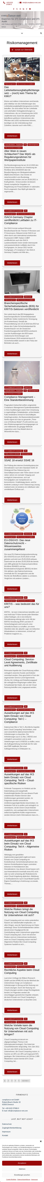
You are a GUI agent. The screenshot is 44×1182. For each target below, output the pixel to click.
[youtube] (30, 9)
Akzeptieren (22, 1163)
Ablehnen (22, 1169)
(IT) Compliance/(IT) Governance (14, 210)
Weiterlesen (12, 136)
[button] (41, 1141)
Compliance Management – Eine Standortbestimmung (19, 398)
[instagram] (20, 9)
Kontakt (5, 1135)
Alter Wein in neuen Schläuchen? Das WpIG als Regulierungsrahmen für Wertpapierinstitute (19, 155)
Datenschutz (28, 296)
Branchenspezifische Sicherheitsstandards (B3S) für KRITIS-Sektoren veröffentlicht (21, 306)
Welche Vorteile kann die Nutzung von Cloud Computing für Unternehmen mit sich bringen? (21, 1030)
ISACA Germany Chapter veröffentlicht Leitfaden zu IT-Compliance (20, 220)
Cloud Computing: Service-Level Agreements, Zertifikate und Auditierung (20, 662)
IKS (25, 144)
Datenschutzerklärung (23, 1179)
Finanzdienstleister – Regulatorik (13, 144)
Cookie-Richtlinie (11, 1179)
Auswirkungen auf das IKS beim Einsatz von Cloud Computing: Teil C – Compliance (19, 717)
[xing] (27, 9)
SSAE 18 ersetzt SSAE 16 (19, 460)
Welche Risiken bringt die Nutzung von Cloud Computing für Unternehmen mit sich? (21, 912)
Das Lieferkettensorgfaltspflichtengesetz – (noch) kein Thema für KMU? (21, 92)
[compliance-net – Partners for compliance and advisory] (22, 19)
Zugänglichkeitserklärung (11, 1128)
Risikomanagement (10, 83)
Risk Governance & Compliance (25, 83)
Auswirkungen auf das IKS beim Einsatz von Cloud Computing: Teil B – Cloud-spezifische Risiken (19, 779)
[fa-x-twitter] (17, 9)
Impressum (34, 1179)
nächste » (25, 1081)
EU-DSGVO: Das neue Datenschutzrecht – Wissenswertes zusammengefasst (17, 545)
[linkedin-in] (23, 9)
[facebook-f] (14, 9)
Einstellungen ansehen (22, 1175)
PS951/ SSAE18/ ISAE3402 (12, 454)
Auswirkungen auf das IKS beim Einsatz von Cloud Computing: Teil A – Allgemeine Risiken (21, 845)
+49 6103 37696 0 (9, 3)
